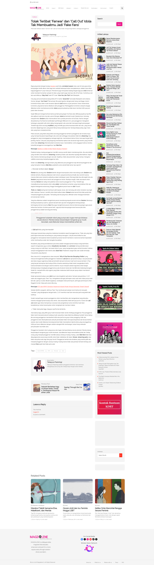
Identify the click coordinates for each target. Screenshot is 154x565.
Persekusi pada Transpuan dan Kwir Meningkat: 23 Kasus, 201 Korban (114, 222)
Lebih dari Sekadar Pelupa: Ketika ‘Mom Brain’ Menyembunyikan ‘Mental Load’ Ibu (114, 67)
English (111, 8)
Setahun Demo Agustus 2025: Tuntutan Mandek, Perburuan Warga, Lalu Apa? (113, 87)
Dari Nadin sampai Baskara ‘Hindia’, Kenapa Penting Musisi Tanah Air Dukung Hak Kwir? (114, 200)
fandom (53, 86)
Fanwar (56, 351)
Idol (63, 351)
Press (116, 562)
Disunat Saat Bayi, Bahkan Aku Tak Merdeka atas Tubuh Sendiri (114, 124)
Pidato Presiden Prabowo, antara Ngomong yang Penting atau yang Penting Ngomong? (114, 179)
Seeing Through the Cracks (73, 388)
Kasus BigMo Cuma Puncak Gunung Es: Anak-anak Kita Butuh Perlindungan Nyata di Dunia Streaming (113, 135)
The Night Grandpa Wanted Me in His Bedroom (109, 377)
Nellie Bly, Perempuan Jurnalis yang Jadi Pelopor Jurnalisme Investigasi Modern (114, 190)
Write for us (98, 562)
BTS (49, 351)
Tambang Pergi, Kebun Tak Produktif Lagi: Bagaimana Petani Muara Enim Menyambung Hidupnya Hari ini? (114, 168)
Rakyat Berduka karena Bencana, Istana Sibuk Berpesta (113, 40)
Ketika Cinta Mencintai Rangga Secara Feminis (108, 509)
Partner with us (108, 562)
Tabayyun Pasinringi (49, 34)
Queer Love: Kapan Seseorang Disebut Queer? (110, 383)
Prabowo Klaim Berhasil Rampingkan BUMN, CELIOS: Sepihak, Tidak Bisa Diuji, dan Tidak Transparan (113, 233)
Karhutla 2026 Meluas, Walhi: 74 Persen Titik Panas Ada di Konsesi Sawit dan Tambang (112, 77)
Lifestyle (68, 8)
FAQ (123, 562)
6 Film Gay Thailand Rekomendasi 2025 (110, 372)
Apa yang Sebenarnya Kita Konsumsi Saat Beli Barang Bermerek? (114, 115)
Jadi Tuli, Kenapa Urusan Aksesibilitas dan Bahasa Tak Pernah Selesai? (113, 49)
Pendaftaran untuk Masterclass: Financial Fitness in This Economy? (113, 145)
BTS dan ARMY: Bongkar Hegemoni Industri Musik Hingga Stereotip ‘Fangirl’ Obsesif (63, 286)
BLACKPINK (41, 351)
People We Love (85, 8)
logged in (36, 412)
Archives (100, 451)
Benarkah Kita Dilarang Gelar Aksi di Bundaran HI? (114, 57)
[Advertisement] (109, 433)
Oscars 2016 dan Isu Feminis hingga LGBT (75, 509)
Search (100, 19)
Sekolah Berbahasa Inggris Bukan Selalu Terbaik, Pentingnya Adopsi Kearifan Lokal (50, 389)
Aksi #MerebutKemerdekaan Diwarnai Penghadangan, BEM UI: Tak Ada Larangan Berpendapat (114, 156)
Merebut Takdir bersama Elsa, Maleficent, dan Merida (44, 509)
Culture (75, 8)
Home (47, 8)
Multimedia (94, 8)
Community (103, 8)
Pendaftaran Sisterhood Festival (113, 107)
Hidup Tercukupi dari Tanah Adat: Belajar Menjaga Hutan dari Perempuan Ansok (114, 98)
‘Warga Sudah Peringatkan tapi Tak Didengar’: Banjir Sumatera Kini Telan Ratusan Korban (109, 365)
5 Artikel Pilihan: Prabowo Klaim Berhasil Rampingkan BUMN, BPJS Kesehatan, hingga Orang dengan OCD (113, 212)
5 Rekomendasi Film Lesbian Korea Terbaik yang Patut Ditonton (108, 358)
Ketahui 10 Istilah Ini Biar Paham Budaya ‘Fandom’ (52, 149)
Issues (53, 8)
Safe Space (61, 8)
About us (88, 562)
